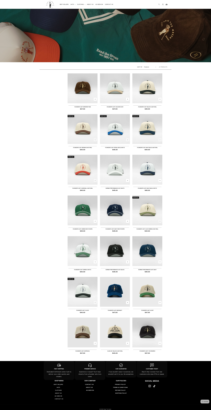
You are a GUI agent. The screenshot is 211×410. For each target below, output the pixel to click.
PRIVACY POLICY (120, 384)
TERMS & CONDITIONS (120, 387)
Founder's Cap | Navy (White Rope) (115, 229)
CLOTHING (58, 390)
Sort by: (139, 67)
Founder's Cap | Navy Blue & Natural (147, 147)
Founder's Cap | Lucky (147, 310)
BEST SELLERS (58, 384)
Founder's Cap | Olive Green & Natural (147, 229)
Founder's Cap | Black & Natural (147, 107)
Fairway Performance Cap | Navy (147, 269)
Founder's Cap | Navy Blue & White (147, 188)
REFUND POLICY (120, 390)
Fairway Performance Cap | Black (115, 269)
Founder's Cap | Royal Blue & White (115, 147)
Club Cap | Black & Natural (115, 351)
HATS (58, 387)
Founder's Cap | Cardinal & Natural (82, 188)
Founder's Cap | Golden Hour (115, 107)
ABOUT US (58, 393)
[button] (159, 4)
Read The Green (107, 409)
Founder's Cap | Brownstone (82, 107)
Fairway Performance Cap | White (115, 188)
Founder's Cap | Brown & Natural (82, 147)
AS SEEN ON (58, 396)
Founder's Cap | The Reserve (147, 351)
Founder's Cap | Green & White (82, 269)
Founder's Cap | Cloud (82, 310)
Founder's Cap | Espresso (82, 351)
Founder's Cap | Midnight (115, 310)
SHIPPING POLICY (121, 393)
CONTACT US (59, 399)
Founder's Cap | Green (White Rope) (82, 229)
